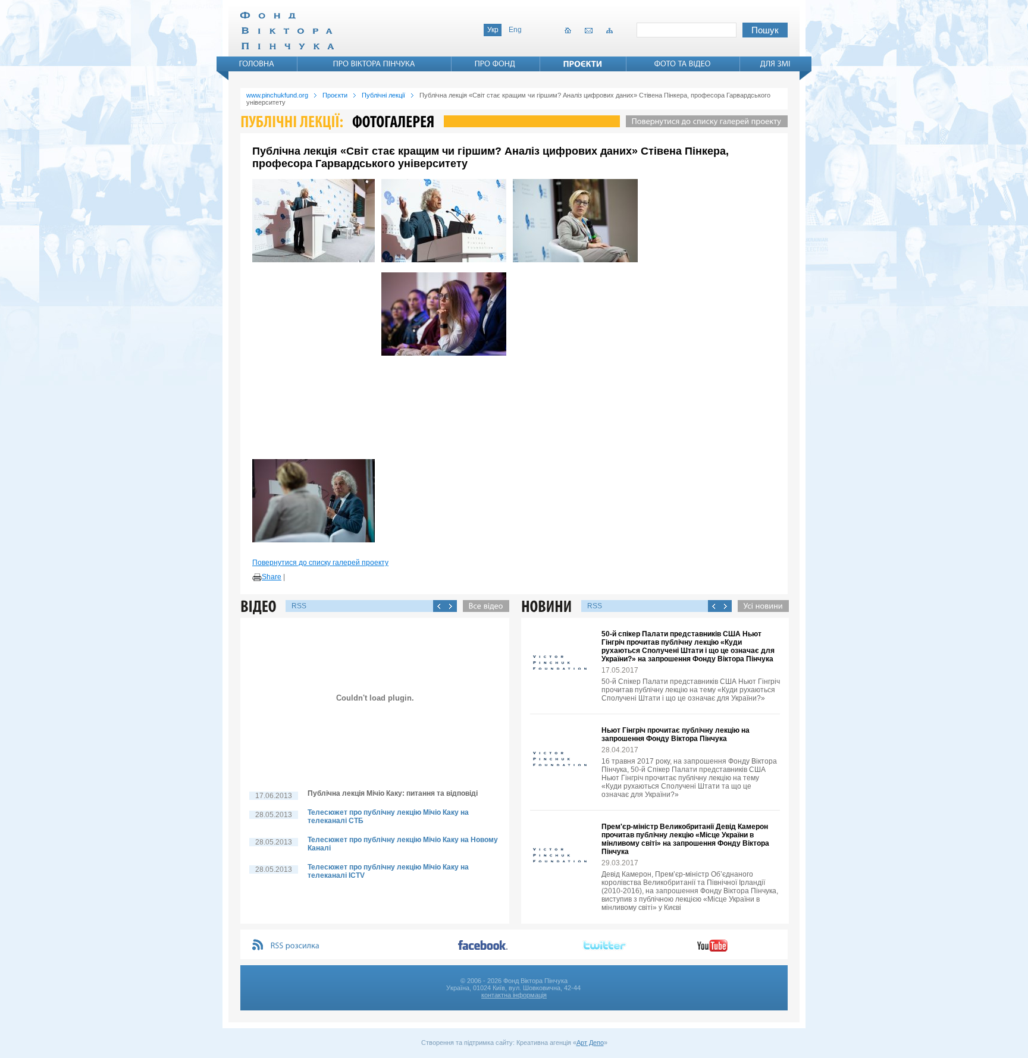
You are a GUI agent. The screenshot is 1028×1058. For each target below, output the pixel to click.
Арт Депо (590, 1042)
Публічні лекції (383, 95)
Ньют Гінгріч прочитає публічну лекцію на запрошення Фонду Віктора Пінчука (675, 734)
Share (271, 577)
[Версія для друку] (257, 577)
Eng (515, 30)
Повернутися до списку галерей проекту (320, 562)
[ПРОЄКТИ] (583, 63)
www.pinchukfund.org (277, 95)
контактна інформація (514, 995)
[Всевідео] (483, 606)
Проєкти (334, 95)
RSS (299, 606)
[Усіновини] (760, 606)
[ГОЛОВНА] (257, 63)
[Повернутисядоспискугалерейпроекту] (704, 121)
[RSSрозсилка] (295, 946)
